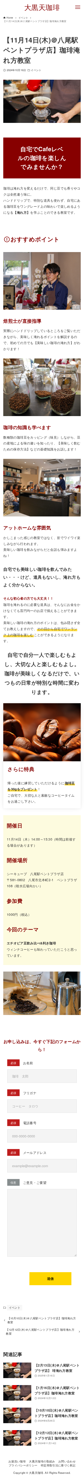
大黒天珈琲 (42, 7)
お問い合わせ (67, 1461)
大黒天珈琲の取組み (42, 1461)
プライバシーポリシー (23, 1465)
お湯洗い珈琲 (17, 1461)
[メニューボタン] (77, 7)
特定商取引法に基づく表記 (58, 1465)
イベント (36, 70)
